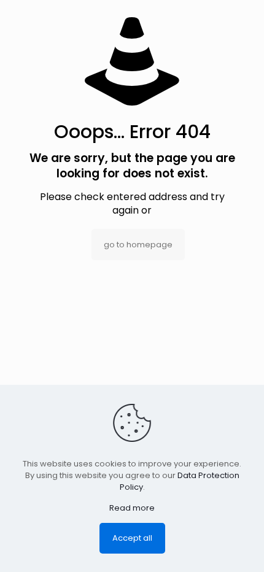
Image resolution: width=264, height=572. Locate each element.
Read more (132, 508)
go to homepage (138, 244)
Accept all (132, 538)
